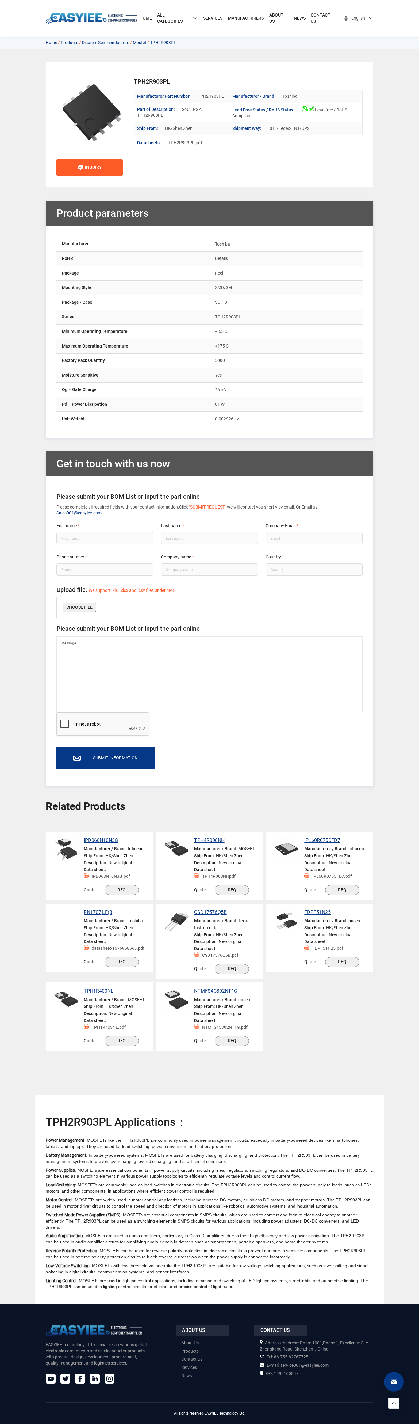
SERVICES (212, 18)
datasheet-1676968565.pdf (118, 948)
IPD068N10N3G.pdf (111, 876)
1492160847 (282, 1373)
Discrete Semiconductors (105, 42)
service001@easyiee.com (298, 1365)
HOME (146, 18)
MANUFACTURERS (246, 18)
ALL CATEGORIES (170, 18)
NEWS (300, 18)
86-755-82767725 (287, 1356)
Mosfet (139, 42)
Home (51, 42)
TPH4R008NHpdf (219, 876)
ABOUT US (276, 18)
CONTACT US (320, 18)
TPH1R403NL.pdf (109, 1027)
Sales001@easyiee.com (79, 512)
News (186, 1375)
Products (69, 42)
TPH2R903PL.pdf (179, 142)
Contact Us (191, 1359)
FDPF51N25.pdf (327, 948)
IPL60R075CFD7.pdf (332, 876)
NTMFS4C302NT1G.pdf (225, 1027)
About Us (190, 1342)
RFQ (121, 889)
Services (189, 1367)
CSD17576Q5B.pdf (220, 955)
